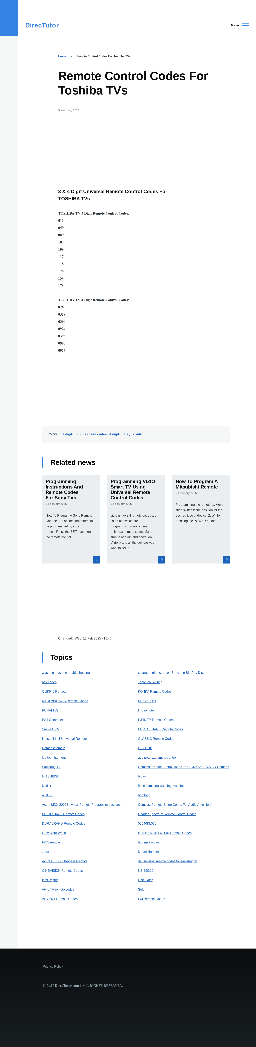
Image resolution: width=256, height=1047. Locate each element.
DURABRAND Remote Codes (63, 823)
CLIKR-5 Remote (54, 691)
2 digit (67, 434)
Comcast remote (53, 748)
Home (62, 56)
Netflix (46, 786)
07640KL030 (147, 823)
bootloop (144, 795)
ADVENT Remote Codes (60, 899)
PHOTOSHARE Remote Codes (160, 729)
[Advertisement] (120, 147)
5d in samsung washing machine (161, 786)
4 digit (114, 434)
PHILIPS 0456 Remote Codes (63, 814)
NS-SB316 (145, 870)
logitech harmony (54, 757)
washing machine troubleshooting (66, 672)
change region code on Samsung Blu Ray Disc (171, 672)
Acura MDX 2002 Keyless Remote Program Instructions (81, 804)
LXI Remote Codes (151, 899)
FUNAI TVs (50, 710)
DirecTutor (42, 25)
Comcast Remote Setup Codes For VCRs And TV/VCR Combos (183, 767)
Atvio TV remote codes (58, 889)
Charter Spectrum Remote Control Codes (167, 814)
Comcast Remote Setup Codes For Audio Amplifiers (174, 804)
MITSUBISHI (51, 776)
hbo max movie (149, 842)
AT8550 (47, 795)
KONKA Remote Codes (154, 691)
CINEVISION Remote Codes (62, 870)
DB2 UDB (145, 748)
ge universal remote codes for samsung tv (167, 861)
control (138, 434)
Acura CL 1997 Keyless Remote (64, 861)
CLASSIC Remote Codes (156, 738)
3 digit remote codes (91, 434)
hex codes (49, 682)
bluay (126, 434)
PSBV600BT (147, 701)
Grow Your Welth (54, 833)
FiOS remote (51, 842)
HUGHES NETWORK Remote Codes (165, 833)
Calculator (145, 880)
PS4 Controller (52, 720)
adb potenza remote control (157, 757)
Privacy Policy (53, 966)
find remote (146, 710)
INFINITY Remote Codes (156, 720)
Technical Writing (150, 682)
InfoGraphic (50, 880)
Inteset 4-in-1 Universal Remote (64, 738)
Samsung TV (51, 767)
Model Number (148, 851)
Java (45, 851)
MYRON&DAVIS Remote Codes (65, 701)
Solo (141, 889)
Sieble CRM (50, 729)
